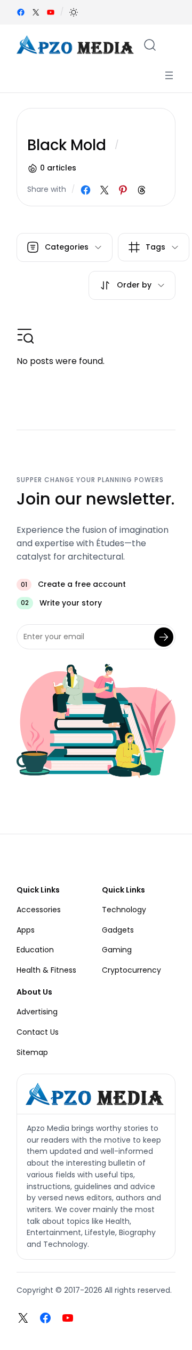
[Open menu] (169, 75)
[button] (73, 12)
